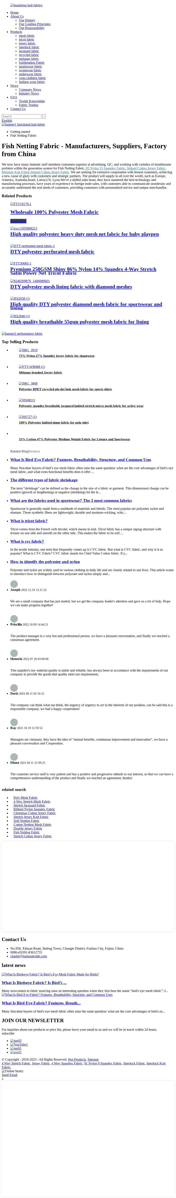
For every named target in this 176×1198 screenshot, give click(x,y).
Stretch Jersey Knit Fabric (31, 817)
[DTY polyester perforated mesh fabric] (32, 246)
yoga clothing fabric (32, 78)
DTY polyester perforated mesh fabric (52, 251)
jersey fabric (27, 43)
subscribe (8, 1033)
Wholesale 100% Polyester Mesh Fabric (54, 212)
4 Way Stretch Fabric (16, 1063)
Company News (30, 89)
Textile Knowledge (32, 101)
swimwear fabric (30, 70)
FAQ (13, 97)
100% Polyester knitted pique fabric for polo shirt (54, 422)
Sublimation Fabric (32, 62)
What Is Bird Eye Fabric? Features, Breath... (41, 1003)
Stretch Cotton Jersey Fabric (33, 836)
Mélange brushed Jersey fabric (40, 372)
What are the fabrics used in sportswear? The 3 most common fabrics (71, 500)
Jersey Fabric (41, 1063)
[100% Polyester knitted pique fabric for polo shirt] (28, 417)
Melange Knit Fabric (16, 172)
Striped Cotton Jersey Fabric (146, 168)
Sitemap (93, 1059)
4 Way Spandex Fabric (67, 1063)
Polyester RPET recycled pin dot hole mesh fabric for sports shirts (65, 389)
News (14, 85)
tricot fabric (26, 39)
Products (16, 32)
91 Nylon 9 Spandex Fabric (103, 1063)
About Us (17, 16)
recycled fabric (29, 55)
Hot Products (77, 1059)
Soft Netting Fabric (26, 821)
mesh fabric (27, 35)
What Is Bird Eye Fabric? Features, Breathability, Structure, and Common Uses (80, 459)
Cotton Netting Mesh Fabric (33, 824)
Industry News (29, 93)
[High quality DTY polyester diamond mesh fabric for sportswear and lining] (20, 298)
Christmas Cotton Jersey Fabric (35, 813)
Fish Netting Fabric (27, 832)
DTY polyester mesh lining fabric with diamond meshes (71, 286)
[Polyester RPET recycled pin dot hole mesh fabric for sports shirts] (28, 383)
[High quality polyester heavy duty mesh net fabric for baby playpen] (23, 228)
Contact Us (18, 109)
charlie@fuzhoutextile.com (28, 956)
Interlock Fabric (134, 1063)
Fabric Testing (28, 105)
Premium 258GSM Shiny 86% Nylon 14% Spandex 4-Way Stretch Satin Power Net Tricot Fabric (83, 271)
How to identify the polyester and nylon (45, 561)
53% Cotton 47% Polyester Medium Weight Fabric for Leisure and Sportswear (74, 439)
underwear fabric (30, 74)
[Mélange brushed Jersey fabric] (32, 367)
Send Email (9, 1075)
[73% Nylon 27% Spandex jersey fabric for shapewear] (28, 350)
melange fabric (29, 59)
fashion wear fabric (32, 82)
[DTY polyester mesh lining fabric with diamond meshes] (30, 281)
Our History (27, 20)
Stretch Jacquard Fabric (29, 805)
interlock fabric (29, 47)
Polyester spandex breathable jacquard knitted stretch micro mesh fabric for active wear (81, 406)
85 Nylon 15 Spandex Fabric (105, 168)
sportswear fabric (30, 66)
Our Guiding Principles (34, 24)
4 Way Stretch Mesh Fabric (32, 801)
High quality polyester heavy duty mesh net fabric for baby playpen (84, 234)
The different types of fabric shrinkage (43, 480)
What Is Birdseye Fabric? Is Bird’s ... (34, 982)
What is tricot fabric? (29, 521)
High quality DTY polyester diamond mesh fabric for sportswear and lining (86, 306)
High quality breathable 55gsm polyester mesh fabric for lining (79, 322)
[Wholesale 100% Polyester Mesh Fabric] (20, 204)
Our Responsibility (31, 28)
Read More (18, 221)
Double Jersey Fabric (28, 828)
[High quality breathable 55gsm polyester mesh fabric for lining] (20, 316)
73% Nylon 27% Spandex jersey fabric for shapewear (57, 355)
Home (14, 12)
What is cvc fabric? (27, 541)
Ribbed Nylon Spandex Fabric (34, 809)
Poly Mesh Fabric (26, 797)
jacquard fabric (29, 51)
